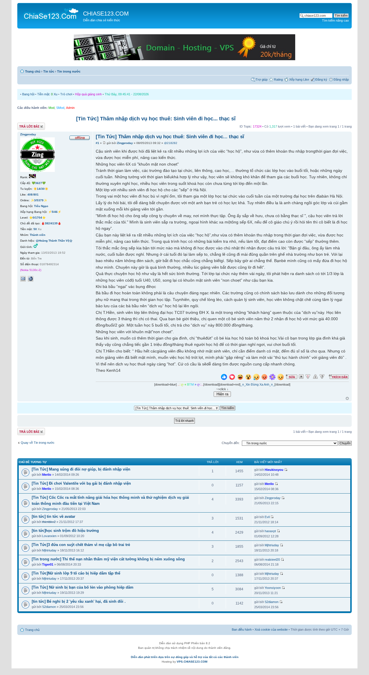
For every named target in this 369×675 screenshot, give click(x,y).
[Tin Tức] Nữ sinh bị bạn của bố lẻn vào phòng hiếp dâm (82, 587)
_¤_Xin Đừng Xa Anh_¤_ (257, 384)
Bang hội (28, 94)
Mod (51, 107)
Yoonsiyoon (273, 587)
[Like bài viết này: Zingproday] (224, 378)
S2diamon (49, 606)
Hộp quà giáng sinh (88, 94)
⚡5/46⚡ (54, 211)
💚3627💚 (39, 183)
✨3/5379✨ (39, 200)
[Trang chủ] (51, 13)
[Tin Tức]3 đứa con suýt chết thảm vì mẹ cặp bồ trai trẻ (81, 545)
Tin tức (48, 71)
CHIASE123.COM (106, 13)
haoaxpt (270, 531)
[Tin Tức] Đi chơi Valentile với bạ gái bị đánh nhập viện (81, 483)
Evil (267, 517)
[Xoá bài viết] (301, 377)
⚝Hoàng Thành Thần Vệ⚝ (54, 240)
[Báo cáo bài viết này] (308, 377)
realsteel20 (272, 559)
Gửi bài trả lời (26, 125)
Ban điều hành (242, 629)
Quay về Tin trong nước (37, 442)
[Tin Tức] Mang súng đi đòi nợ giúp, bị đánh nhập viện (81, 469)
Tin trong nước (68, 71)
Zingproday (125, 143)
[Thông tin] (322, 377)
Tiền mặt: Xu (47, 94)
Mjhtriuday (49, 550)
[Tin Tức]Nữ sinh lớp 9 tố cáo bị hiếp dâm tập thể (76, 573)
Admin (70, 107)
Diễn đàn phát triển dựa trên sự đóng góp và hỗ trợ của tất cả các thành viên (184, 657)
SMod (60, 107)
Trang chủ (32, 71)
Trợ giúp (262, 79)
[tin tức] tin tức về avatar (53, 516)
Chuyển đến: (231, 443)
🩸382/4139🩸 (51, 223)
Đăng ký (321, 79)
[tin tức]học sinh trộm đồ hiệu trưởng (65, 530)
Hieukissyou (274, 469)
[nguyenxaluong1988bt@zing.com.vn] (23, 279)
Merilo (46, 474)
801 (36, 194)
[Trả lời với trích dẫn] (339, 377)
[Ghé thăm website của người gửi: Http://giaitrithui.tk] (30, 279)
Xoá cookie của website (271, 629)
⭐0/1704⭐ (37, 217)
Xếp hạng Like (299, 79)
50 (35, 229)
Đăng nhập (341, 79)
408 (30, 194)
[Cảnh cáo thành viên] (315, 377)
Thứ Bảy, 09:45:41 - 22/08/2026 (127, 94)
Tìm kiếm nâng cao (335, 20)
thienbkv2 (49, 522)
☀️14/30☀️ (40, 188)
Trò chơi (66, 94)
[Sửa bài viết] (291, 377)
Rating (278, 79)
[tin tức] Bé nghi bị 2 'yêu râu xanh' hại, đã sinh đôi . (79, 601)
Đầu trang (347, 398)
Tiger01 (47, 564)
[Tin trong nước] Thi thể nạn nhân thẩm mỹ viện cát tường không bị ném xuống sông (108, 559)
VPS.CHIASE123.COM (192, 661)
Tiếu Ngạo (41, 206)
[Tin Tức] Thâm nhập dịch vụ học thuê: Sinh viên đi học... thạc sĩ (156, 119)
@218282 (170, 143)
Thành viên (37, 234)
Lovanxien (49, 536)
